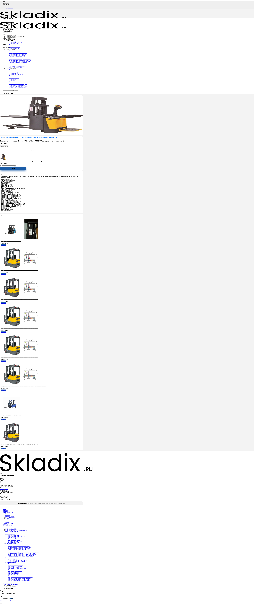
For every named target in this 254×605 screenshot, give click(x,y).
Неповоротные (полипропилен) (15, 565)
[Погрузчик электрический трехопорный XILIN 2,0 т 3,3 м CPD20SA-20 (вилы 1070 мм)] (21, 267)
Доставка (6, 3)
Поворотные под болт (13, 41)
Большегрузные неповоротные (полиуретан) (17, 51)
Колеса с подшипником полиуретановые (17, 66)
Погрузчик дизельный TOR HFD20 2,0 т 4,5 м (11, 415)
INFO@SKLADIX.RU (4, 497)
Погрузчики (9, 28)
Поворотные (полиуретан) (14, 78)
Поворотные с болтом (13, 43)
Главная (2, 137)
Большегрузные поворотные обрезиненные (17, 56)
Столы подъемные (10, 23)
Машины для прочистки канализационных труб (15, 36)
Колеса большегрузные (11, 49)
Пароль (2, 596)
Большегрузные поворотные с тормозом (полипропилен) (20, 60)
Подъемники (9, 19)
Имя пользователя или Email (7, 593)
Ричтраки (8, 20)
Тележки (8, 24)
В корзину (13, 168)
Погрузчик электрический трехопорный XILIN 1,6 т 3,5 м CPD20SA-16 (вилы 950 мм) (19, 299)
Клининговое (6, 32)
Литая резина (11, 69)
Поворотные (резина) (13, 79)
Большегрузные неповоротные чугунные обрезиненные (19, 59)
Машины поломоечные (11, 34)
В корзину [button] (3, 245)
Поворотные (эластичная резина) (15, 81)
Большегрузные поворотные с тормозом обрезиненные (19, 61)
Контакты (6, 4)
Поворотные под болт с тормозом (15, 42)
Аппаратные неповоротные (14, 47)
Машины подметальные (11, 35)
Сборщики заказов (10, 22)
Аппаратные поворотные (14, 48)
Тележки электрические (26, 137)
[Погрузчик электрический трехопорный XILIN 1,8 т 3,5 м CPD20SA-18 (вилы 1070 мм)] (21, 325)
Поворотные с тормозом (14, 540)
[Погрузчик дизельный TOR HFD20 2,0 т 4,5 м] (11, 412)
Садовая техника (7, 88)
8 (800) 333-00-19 (4, 496)
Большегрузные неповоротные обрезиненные (18, 53)
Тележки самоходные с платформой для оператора (45, 137)
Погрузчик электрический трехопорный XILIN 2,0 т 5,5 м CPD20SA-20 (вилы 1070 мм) (19, 444)
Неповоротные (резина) (13, 73)
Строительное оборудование (10, 90)
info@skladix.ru (16, 150)
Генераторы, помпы (8, 29)
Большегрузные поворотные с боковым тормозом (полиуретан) (21, 57)
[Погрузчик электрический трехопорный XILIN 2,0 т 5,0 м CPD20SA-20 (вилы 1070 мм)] (21, 354)
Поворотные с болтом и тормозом (15, 44)
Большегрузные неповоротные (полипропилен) (18, 50)
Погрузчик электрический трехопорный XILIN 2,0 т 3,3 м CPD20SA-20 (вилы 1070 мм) (19, 270)
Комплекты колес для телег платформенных (17, 87)
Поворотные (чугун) (13, 80)
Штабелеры (9, 26)
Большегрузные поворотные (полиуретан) (17, 55)
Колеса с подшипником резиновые (15, 67)
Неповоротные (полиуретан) (14, 72)
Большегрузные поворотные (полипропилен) (17, 54)
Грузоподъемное (7, 31)
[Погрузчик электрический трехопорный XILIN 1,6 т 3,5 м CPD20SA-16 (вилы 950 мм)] (21, 296)
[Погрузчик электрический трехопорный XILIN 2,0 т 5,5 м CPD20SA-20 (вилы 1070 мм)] (11, 441)
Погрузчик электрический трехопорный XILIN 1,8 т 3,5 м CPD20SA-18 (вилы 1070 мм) (19, 328)
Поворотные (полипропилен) (15, 571)
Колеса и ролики (7, 38)
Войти (12, 598)
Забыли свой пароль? (5, 600)
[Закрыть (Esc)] (0, 603)
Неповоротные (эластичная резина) (16, 74)
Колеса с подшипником (13, 65)
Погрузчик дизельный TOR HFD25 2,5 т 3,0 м (11, 241)
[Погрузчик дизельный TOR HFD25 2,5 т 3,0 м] (21, 238)
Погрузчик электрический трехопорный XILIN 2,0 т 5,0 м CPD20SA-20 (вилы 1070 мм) (19, 357)
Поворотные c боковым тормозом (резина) (17, 85)
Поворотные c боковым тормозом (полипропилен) (18, 82)
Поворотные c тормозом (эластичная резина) (18, 86)
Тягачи (8, 25)
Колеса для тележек (10, 63)
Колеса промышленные (11, 68)
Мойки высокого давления (11, 37)
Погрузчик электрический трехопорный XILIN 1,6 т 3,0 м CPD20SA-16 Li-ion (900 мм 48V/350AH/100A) (23, 386)
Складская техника (8, 18)
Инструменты (6, 30)
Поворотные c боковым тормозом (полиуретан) (18, 84)
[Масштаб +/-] (1, 603)
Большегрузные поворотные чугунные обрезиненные (19, 62)
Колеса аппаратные (10, 534)
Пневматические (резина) (14, 75)
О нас (4, 1)
